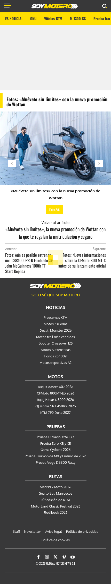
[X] (55, 557)
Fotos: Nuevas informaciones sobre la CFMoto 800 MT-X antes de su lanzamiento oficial (82, 260)
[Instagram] (47, 557)
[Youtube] (72, 557)
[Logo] (54, 6)
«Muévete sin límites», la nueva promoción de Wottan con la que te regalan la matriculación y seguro (55, 232)
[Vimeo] (64, 557)
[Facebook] (38, 557)
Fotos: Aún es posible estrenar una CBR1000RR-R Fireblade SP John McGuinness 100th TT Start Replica (29, 263)
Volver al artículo (55, 222)
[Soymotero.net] (55, 285)
